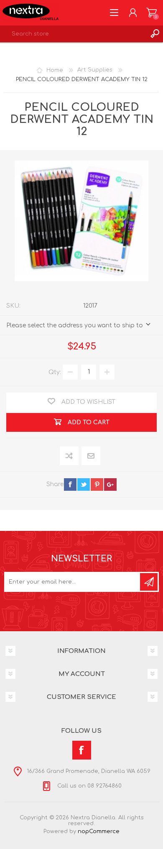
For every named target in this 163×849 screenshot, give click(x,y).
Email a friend (90, 456)
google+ (110, 484)
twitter (83, 484)
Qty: (54, 372)
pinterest (97, 484)
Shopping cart (151, 12)
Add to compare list (70, 456)
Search (154, 33)
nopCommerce (99, 831)
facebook (70, 484)
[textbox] (73, 33)
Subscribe (149, 582)
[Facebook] (81, 750)
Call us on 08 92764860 (89, 786)
